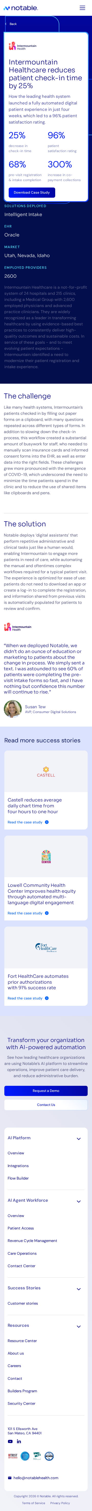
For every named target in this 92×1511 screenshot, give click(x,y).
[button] (46, 1139)
